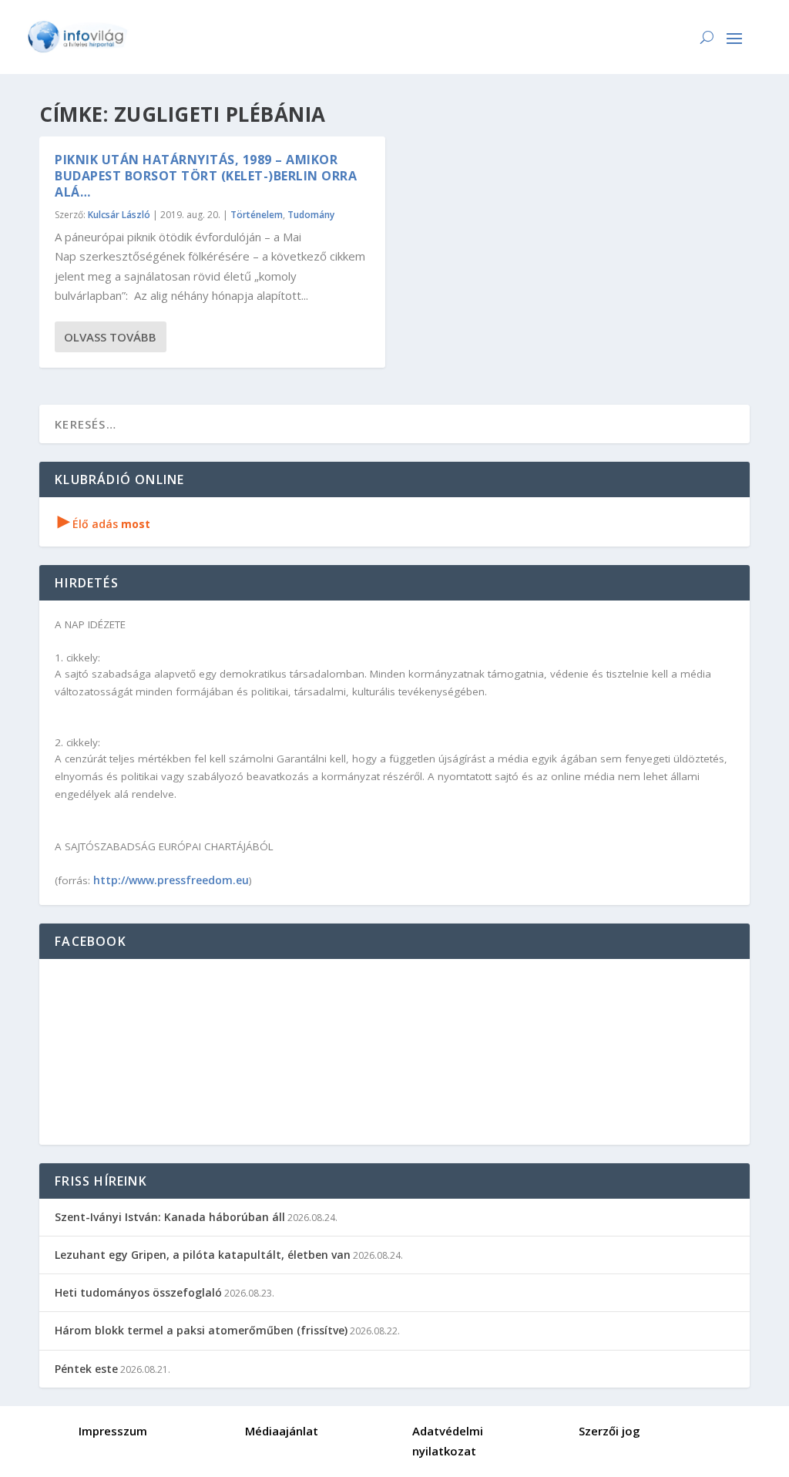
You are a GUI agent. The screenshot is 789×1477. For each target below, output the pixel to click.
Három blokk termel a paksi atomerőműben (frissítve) (201, 1330)
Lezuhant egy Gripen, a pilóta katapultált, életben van (203, 1254)
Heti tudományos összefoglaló (138, 1292)
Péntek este (86, 1368)
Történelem (256, 214)
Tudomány (310, 214)
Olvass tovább (110, 337)
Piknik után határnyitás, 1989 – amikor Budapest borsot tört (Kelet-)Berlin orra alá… (206, 175)
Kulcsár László (119, 214)
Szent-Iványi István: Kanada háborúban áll (170, 1217)
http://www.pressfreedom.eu (171, 880)
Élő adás (104, 523)
